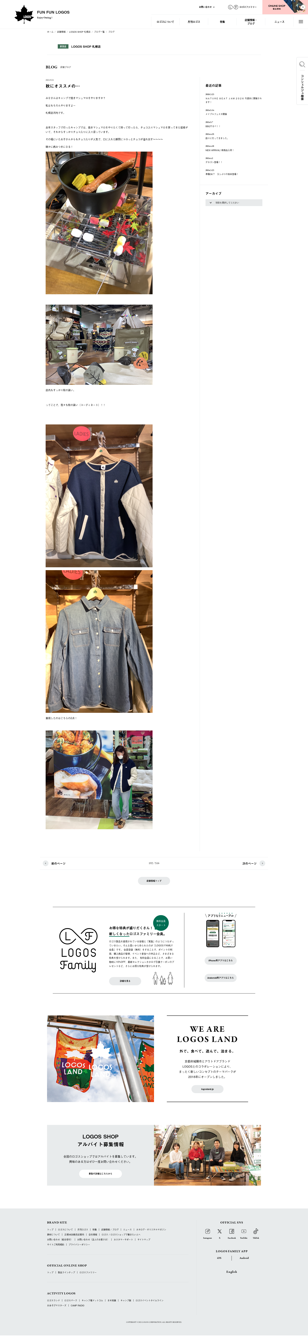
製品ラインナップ (66, 1272)
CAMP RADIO (77, 1305)
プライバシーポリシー (79, 1244)
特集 (222, 21)
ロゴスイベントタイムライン (149, 1300)
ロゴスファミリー (88, 1272)
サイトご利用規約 (55, 1244)
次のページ (249, 863)
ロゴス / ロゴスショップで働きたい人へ (121, 1234)
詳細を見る (125, 981)
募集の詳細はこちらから (100, 1173)
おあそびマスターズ (56, 1305)
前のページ (58, 863)
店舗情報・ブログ (251, 21)
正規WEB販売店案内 (74, 1234)
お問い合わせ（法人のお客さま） (93, 1239)
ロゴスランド (53, 1300)
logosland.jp (207, 1089)
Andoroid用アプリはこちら (220, 977)
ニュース (279, 21)
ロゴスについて (165, 21)
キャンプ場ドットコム (92, 1300)
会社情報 (93, 1234)
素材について (53, 1234)
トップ (50, 1229)
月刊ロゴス (194, 21)
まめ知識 (111, 1300)
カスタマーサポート (123, 1239)
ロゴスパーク (70, 1300)
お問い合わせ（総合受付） (60, 1239)
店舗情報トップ (154, 880)
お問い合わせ (205, 7)
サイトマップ (143, 1239)
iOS (219, 1258)
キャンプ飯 (125, 1300)
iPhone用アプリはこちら (221, 960)
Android (244, 1258)
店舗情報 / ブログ (110, 1229)
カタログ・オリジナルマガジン (151, 1229)
